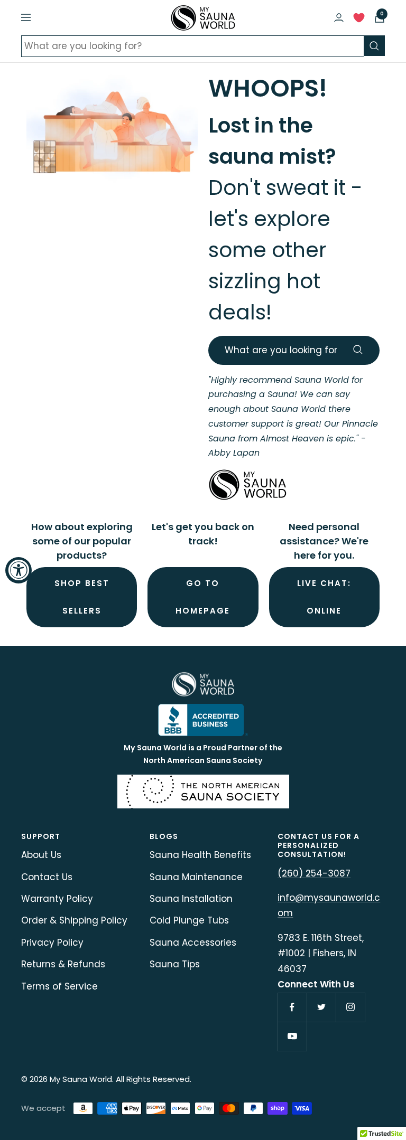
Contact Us (46, 877)
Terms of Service (59, 986)
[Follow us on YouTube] (292, 1036)
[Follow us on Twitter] (321, 1007)
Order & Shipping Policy (74, 920)
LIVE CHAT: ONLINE (324, 597)
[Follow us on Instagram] (350, 1007)
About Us (41, 855)
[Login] (339, 17)
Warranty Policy (57, 898)
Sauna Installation (191, 898)
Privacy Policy (52, 942)
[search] (374, 45)
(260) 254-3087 (314, 873)
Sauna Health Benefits (200, 855)
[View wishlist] (359, 20)
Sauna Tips (175, 964)
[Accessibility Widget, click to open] (18, 570)
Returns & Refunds (63, 964)
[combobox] (192, 46)
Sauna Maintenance (196, 877)
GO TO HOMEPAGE (203, 597)
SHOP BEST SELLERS (81, 597)
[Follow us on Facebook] (292, 1007)
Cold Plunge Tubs (189, 920)
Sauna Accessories (193, 942)
